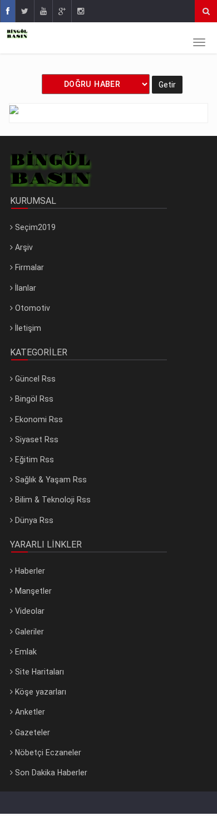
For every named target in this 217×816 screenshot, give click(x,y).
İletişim (27, 328)
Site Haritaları (38, 671)
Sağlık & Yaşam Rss (50, 479)
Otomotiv (31, 308)
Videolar (29, 611)
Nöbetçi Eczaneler (47, 752)
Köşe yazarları (39, 691)
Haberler (29, 570)
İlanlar (24, 288)
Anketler (29, 711)
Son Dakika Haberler (50, 772)
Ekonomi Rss (38, 419)
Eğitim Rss (33, 459)
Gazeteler (31, 732)
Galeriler (28, 631)
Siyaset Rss (35, 439)
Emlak (25, 651)
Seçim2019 (34, 227)
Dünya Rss (33, 520)
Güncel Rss (34, 378)
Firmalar (28, 267)
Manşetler (32, 591)
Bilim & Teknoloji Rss (52, 499)
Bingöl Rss (33, 398)
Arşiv (23, 247)
